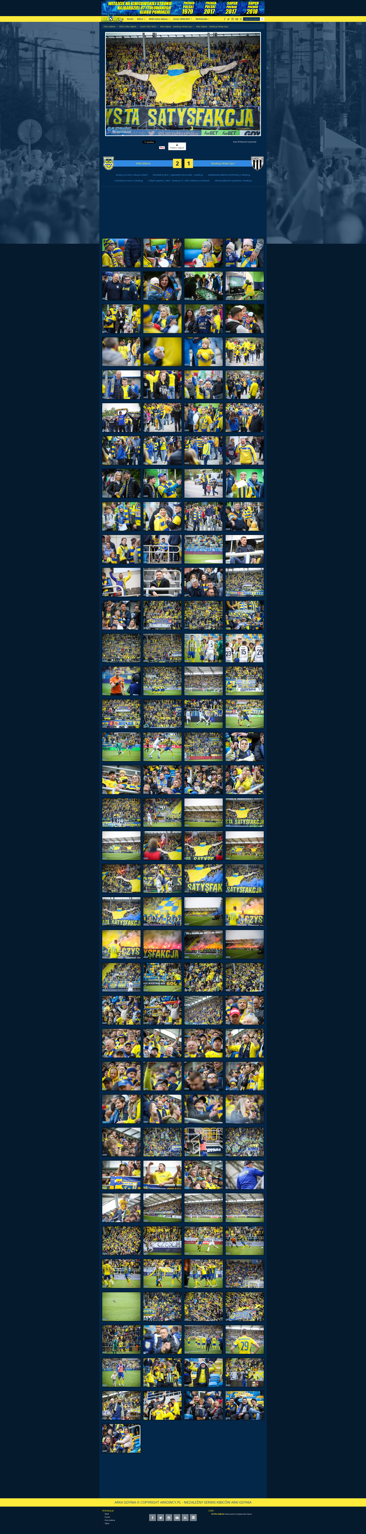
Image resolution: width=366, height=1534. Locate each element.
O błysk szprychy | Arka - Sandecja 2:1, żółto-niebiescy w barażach (179, 180)
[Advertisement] (183, 214)
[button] (262, 19)
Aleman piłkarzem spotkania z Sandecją (233, 180)
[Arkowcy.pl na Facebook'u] (224, 19)
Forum (130, 19)
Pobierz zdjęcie (177, 147)
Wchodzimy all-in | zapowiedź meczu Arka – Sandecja (178, 174)
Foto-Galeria (109, 26)
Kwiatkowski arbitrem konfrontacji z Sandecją (229, 174)
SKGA (107, 1514)
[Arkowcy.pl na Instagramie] (233, 19)
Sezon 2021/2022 (148, 26)
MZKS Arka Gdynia (127, 26)
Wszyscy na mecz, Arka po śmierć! (132, 174)
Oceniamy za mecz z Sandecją (129, 180)
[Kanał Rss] (241, 19)
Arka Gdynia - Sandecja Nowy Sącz (176, 26)
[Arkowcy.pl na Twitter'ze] (228, 19)
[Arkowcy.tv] (237, 19)
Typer (107, 1523)
